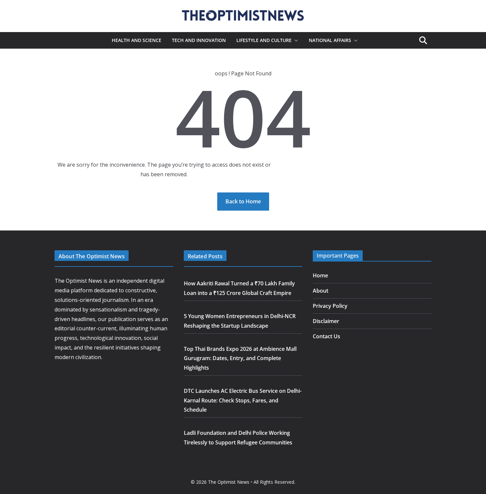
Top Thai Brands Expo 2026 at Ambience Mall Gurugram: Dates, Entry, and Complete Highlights (240, 358)
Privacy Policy (330, 305)
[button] (295, 40)
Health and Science (136, 40)
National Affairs (330, 40)
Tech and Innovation (199, 40)
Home (320, 275)
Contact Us (326, 336)
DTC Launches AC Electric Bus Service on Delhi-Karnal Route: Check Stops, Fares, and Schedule (243, 400)
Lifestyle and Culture (264, 40)
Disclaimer (326, 321)
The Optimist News (228, 482)
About (320, 290)
